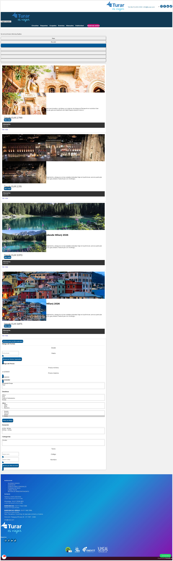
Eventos (61, 26)
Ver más (7, 120)
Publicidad (79, 26)
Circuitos (35, 26)
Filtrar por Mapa (8, 420)
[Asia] (53, 397)
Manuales (70, 26)
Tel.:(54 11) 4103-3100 (135, 7)
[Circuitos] (53, 440)
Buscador (53, 42)
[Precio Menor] (53, 56)
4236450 (6, 372)
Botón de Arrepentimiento (18, 491)
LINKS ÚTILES (12, 490)
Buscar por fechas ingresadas (12, 359)
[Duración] (53, 53)
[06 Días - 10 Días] (53, 430)
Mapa (53, 38)
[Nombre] (53, 49)
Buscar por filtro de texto (10, 465)
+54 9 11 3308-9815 (17, 501)
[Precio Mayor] (53, 60)
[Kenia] (53, 406)
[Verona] (53, 416)
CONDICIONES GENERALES (17, 486)
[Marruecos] (53, 408)
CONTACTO (11, 485)
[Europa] (53, 400)
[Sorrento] (53, 411)
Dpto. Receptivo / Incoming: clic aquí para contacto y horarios (23, 514)
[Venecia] (53, 414)
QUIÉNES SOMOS (14, 483)
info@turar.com (149, 7)
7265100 (6, 377)
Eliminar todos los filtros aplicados (13, 341)
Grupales (52, 26)
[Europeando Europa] (53, 383)
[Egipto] (53, 405)
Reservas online (93, 26)
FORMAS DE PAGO (14, 488)
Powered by (165, 558)
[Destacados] (53, 45)
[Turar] (53, 385)
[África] (53, 395)
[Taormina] (53, 413)
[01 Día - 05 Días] (53, 428)
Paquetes (44, 26)
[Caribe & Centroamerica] (53, 398)
